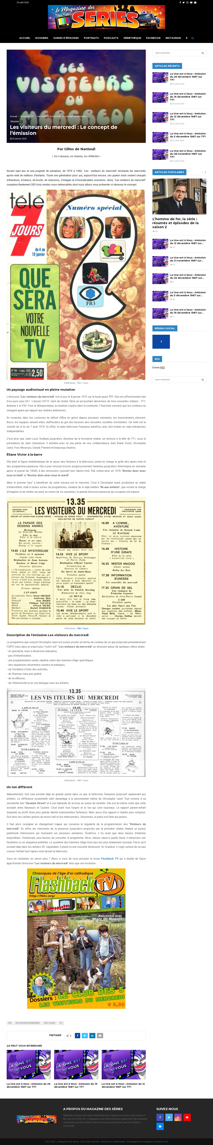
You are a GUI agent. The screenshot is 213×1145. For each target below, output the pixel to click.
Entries (158, 367)
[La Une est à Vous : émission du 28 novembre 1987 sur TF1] (160, 154)
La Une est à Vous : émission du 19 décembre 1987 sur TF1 (75, 1085)
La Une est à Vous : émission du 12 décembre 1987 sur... (188, 242)
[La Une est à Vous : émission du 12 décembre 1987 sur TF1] (160, 117)
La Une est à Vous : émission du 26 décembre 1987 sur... (188, 276)
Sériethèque (132, 37)
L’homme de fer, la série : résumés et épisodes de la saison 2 (175, 223)
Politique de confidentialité (113, 1142)
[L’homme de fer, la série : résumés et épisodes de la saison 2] (179, 196)
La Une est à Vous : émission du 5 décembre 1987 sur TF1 (188, 135)
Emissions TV (16, 121)
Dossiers (41, 37)
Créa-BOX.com (161, 1142)
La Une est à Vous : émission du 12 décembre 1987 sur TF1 (123, 1085)
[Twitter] (169, 1117)
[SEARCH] (202, 53)
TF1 (61, 1023)
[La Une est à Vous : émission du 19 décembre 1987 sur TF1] (160, 97)
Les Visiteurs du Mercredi (28, 1023)
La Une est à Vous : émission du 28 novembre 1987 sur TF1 (188, 153)
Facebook (153, 37)
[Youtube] (187, 1117)
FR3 (9, 1023)
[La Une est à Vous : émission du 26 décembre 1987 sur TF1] (160, 77)
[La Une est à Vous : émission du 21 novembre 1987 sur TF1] (160, 261)
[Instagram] (178, 1117)
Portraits (91, 37)
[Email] (160, 1126)
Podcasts (111, 37)
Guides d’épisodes (66, 37)
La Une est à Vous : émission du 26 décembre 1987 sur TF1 (28, 1085)
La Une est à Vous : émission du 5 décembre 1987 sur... (188, 294)
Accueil (24, 37)
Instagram (173, 37)
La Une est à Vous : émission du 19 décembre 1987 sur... (188, 311)
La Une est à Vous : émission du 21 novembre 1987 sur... (188, 259)
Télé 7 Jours (49, 1023)
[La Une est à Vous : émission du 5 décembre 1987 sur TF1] (160, 137)
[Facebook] (160, 1117)
